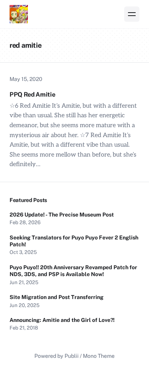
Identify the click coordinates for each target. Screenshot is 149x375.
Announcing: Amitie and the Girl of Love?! (63, 320)
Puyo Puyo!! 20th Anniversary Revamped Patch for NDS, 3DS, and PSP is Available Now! (73, 270)
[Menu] (131, 14)
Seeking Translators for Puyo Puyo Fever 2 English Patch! (74, 240)
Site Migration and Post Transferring (57, 297)
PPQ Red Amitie (32, 94)
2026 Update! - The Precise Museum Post (62, 215)
